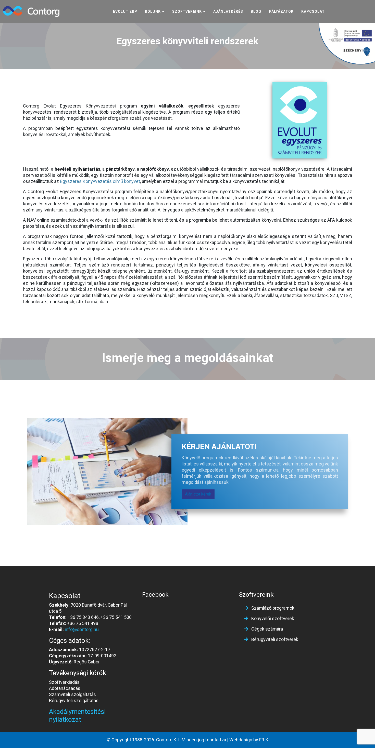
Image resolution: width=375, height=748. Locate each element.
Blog (256, 11)
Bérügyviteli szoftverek (274, 639)
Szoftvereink (187, 11)
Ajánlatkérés (228, 11)
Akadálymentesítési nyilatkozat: (77, 715)
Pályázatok (281, 11)
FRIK (263, 739)
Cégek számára (266, 629)
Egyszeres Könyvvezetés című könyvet (100, 181)
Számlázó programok (272, 608)
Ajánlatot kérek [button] (198, 494)
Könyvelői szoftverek (272, 618)
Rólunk (153, 11)
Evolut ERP (125, 11)
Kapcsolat (313, 11)
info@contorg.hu (82, 629)
